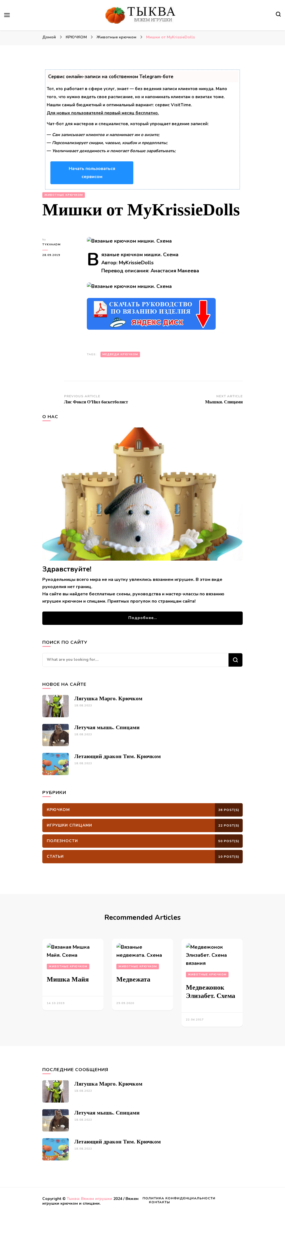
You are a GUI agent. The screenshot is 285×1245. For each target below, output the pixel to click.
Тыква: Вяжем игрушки (89, 1198)
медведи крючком (120, 354)
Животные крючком (63, 195)
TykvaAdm (51, 244)
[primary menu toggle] (7, 15)
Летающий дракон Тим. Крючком (117, 756)
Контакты (159, 1202)
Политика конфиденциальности (178, 1198)
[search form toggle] (278, 15)
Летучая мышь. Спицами (107, 727)
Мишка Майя (68, 979)
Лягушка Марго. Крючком (108, 698)
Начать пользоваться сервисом (92, 173)
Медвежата (133, 979)
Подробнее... (142, 617)
